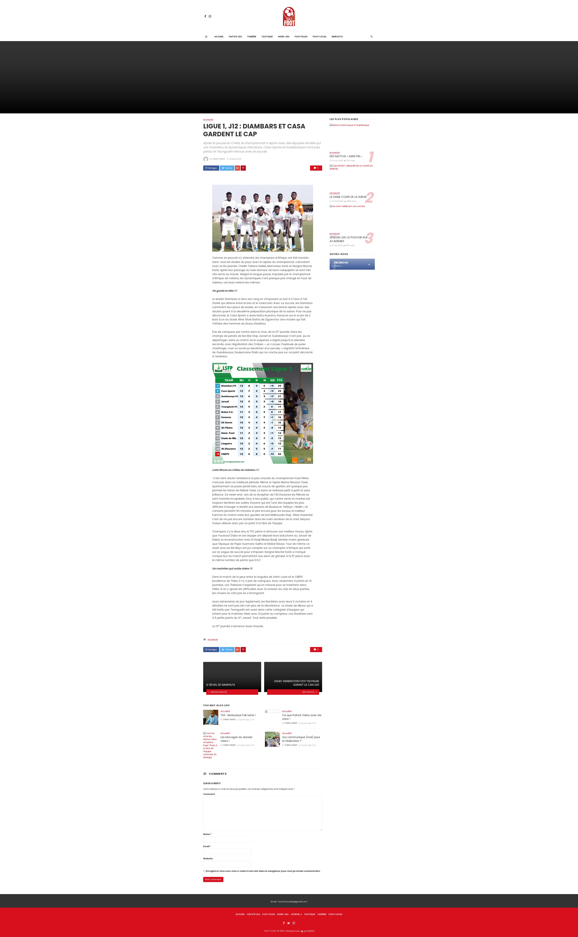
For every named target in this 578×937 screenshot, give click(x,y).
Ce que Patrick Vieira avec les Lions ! (302, 717)
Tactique (267, 36)
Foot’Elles (301, 36)
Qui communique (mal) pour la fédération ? (301, 739)
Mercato (337, 36)
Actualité (208, 120)
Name (207, 834)
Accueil (219, 36)
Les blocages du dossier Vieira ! (236, 739)
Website (208, 858)
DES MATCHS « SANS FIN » (346, 156)
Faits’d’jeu (235, 36)
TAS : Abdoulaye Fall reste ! (238, 715)
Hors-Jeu (283, 36)
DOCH (311, 930)
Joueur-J (296, 914)
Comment (209, 794)
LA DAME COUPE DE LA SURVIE (348, 197)
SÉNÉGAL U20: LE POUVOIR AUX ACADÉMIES (349, 239)
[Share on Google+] (237, 168)
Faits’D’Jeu (253, 914)
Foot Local (319, 36)
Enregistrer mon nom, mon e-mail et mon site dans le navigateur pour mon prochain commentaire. (263, 871)
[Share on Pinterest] (243, 168)
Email (207, 846)
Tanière (251, 36)
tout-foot (219, 159)
